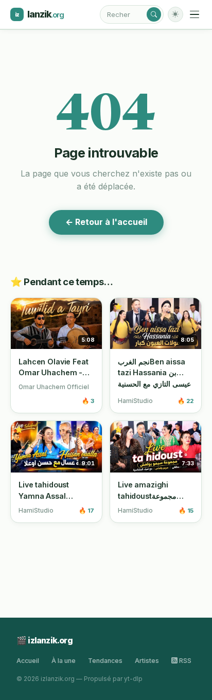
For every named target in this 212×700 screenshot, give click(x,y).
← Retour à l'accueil (106, 222)
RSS (184, 660)
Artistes (147, 660)
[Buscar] (154, 14)
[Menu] (194, 14)
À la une (63, 660)
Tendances (105, 660)
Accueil (27, 660)
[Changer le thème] (175, 14)
